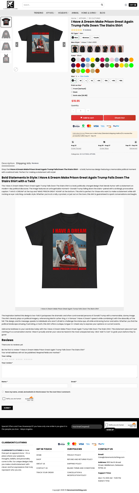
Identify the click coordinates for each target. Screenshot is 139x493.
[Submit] (102, 5)
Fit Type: (75, 33)
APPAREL (82, 18)
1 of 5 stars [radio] (2, 359)
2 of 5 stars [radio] (6, 359)
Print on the (76, 85)
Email (74, 382)
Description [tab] (8, 163)
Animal (75, 13)
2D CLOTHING (94, 18)
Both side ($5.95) (80, 95)
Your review (7, 363)
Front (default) (79, 89)
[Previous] (17, 44)
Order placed (76, 148)
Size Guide (84, 76)
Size (73, 76)
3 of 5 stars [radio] (11, 359)
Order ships (104, 148)
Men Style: (76, 42)
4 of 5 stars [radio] (19, 359)
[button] (133, 5)
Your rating (6, 356)
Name (5, 382)
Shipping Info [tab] (23, 163)
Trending (38, 13)
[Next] (64, 44)
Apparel (50, 13)
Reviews (35, 163)
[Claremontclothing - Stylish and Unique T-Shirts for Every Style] (10, 5)
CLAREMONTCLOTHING (12, 450)
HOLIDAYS (62, 13)
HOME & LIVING (88, 13)
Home (73, 18)
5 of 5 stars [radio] (27, 359)
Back (75, 92)
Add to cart (88, 118)
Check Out (120, 118)
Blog (102, 13)
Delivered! (133, 148)
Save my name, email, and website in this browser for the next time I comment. (38, 392)
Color (74, 55)
